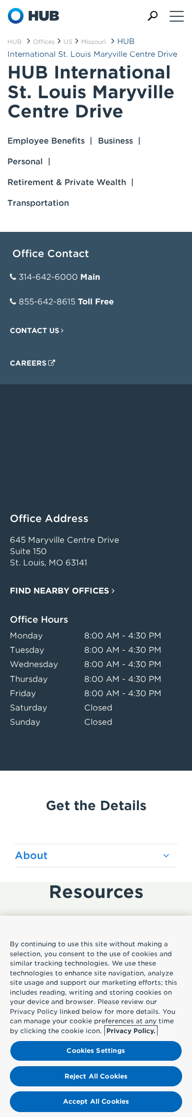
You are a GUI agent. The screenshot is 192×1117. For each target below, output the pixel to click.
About (31, 855)
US (68, 41)
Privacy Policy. (131, 1031)
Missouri (93, 41)
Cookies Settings (95, 1050)
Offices (44, 41)
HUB (14, 41)
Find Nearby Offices (61, 591)
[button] (153, 16)
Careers (29, 363)
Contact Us (35, 331)
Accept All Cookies (96, 1101)
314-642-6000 (48, 277)
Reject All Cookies (96, 1076)
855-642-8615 (47, 301)
